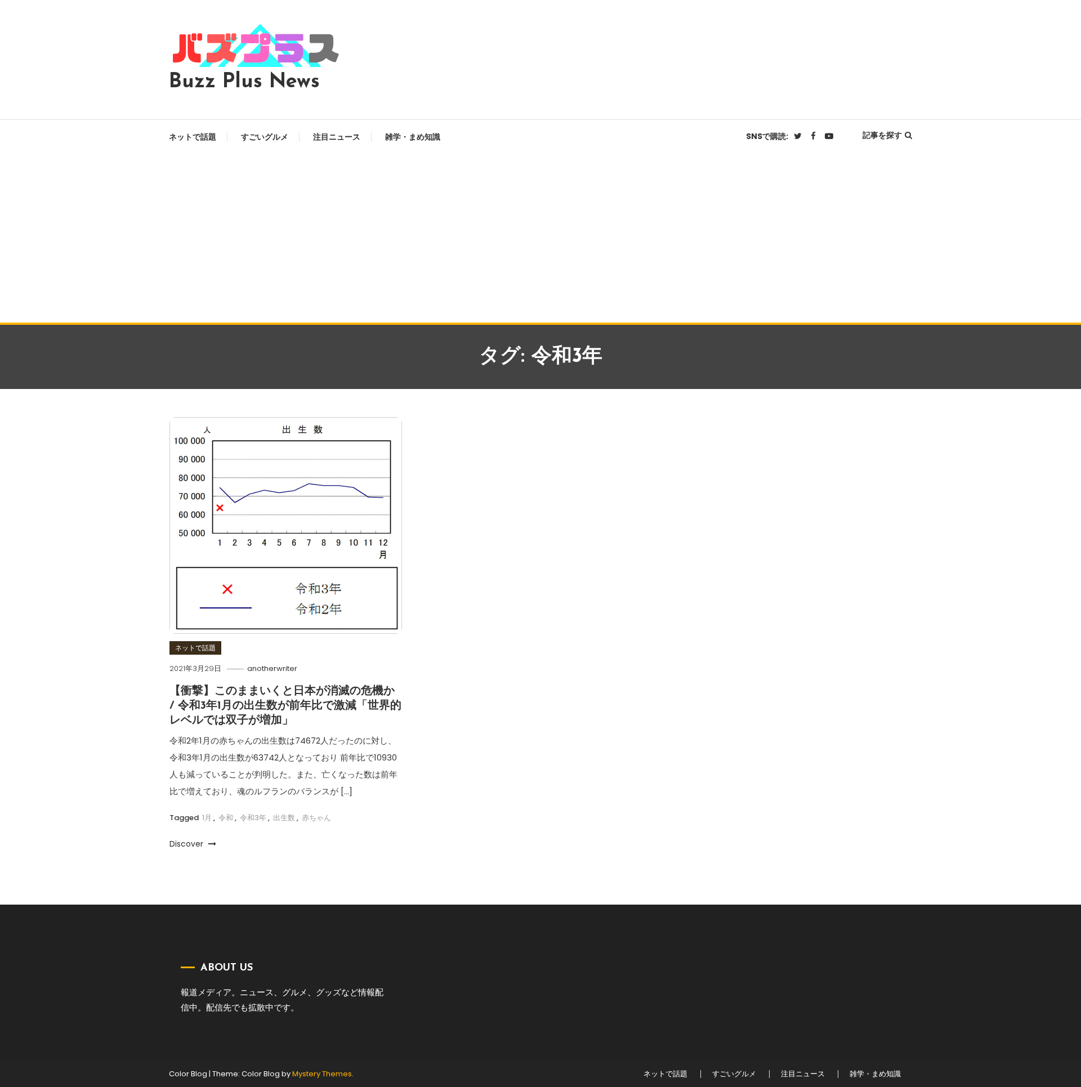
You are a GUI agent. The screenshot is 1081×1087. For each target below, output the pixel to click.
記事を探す (882, 135)
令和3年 (253, 817)
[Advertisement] (540, 238)
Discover (187, 843)
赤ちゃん (316, 817)
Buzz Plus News (244, 82)
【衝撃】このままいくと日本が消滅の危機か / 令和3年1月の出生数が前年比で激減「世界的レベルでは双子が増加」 (285, 706)
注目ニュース (336, 136)
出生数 (284, 817)
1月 (207, 817)
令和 (225, 817)
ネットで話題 (192, 136)
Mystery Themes (322, 1073)
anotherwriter (272, 668)
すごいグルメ (264, 136)
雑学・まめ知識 (412, 136)
